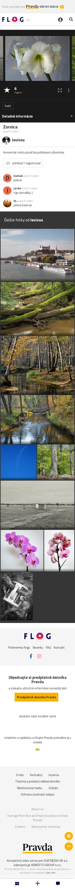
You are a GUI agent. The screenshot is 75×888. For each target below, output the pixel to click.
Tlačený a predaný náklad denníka (37, 781)
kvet (8, 105)
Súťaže (53, 788)
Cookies (20, 826)
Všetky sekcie (49, 7)
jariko (17, 188)
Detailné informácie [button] (17, 116)
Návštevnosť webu (29, 788)
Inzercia (54, 775)
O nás (20, 775)
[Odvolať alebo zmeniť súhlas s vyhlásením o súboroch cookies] (69, 836)
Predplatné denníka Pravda (36, 697)
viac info (50, 873)
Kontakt (59, 647)
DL (15, 201)
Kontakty (36, 775)
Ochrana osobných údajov (37, 794)
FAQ (48, 647)
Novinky (38, 647)
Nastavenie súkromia (46, 826)
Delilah (18, 176)
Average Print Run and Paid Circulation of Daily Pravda (37, 818)
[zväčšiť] (60, 90)
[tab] (37, 114)
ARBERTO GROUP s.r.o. (46, 865)
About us (37, 809)
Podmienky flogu (19, 647)
